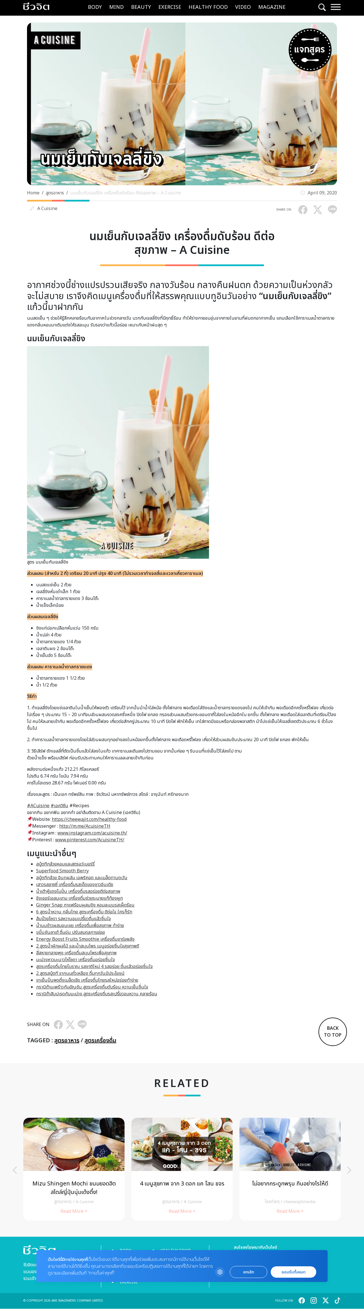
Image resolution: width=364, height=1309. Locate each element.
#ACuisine (38, 805)
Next (349, 1170)
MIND (116, 7)
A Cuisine (47, 208)
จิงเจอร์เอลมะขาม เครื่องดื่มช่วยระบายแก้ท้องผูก (79, 898)
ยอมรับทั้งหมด (293, 1272)
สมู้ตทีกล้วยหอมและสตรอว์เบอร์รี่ (65, 864)
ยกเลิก (248, 1272)
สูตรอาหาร (55, 193)
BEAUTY (141, 7)
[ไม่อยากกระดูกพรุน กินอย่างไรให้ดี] (290, 1169)
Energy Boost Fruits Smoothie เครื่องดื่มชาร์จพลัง (85, 939)
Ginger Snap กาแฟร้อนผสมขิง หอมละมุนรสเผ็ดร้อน (85, 905)
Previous (15, 1170)
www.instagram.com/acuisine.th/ (92, 833)
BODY (95, 7)
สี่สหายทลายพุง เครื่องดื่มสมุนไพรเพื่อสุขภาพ (76, 953)
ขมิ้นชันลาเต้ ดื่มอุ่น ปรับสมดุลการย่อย (70, 932)
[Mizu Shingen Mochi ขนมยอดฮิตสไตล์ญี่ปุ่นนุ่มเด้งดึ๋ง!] (74, 1169)
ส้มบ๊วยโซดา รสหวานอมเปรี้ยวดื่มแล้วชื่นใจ (73, 918)
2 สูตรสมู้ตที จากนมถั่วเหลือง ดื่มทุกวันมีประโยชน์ (80, 973)
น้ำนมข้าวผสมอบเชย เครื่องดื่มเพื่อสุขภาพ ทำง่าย (80, 925)
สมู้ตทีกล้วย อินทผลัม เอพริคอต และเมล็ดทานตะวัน (81, 877)
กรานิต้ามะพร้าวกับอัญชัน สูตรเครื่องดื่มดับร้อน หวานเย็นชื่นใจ (92, 987)
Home (33, 193)
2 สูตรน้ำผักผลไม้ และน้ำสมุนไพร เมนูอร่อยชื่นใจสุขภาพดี (87, 946)
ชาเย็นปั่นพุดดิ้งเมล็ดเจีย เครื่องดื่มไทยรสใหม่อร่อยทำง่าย (87, 980)
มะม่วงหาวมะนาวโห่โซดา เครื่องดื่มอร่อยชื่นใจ (75, 959)
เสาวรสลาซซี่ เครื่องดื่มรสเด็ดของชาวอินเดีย (74, 884)
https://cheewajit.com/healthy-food (89, 819)
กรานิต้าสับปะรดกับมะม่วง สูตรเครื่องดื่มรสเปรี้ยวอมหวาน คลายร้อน (96, 994)
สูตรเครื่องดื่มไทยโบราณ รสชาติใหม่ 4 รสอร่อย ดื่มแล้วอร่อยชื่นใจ (94, 966)
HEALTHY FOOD (208, 7)
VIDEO (243, 7)
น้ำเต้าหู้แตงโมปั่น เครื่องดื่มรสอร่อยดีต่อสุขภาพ (78, 891)
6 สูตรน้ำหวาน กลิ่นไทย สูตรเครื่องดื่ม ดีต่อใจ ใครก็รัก (84, 912)
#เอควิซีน (59, 805)
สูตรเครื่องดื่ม (100, 1040)
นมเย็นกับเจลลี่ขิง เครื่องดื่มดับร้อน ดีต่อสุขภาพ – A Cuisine (125, 193)
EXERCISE (169, 7)
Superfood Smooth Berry (62, 871)
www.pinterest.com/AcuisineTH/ (89, 840)
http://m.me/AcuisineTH (84, 826)
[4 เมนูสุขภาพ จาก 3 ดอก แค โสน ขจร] (182, 1169)
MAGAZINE (272, 7)
